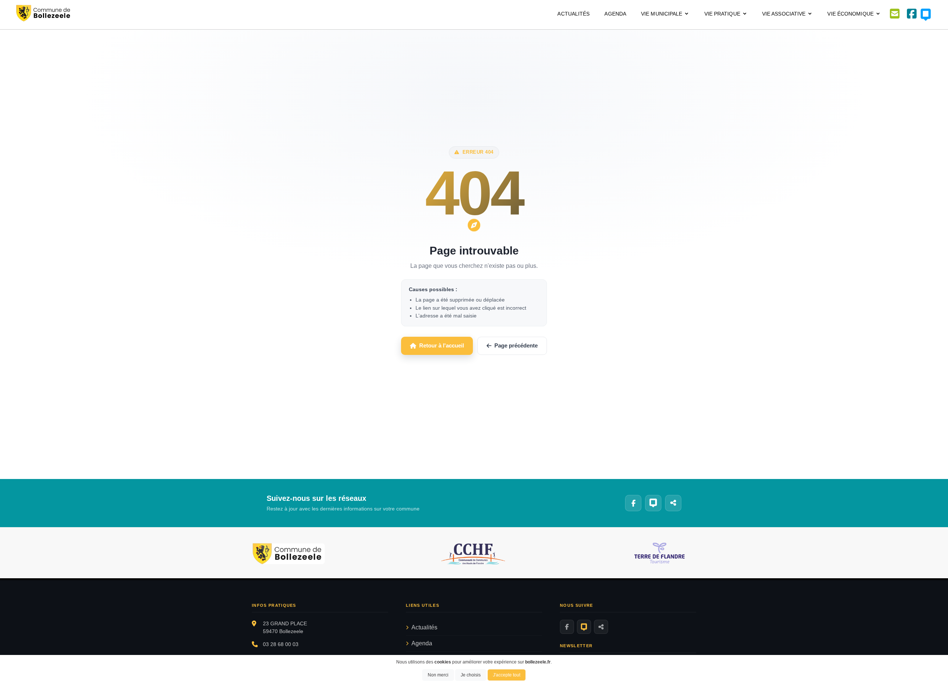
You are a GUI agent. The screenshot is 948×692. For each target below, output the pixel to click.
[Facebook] (567, 627)
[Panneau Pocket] (584, 627)
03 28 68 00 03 (280, 644)
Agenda (615, 14)
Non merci (438, 675)
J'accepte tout (506, 675)
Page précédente (516, 345)
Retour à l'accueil (441, 345)
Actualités (573, 14)
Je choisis (471, 675)
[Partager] (601, 627)
